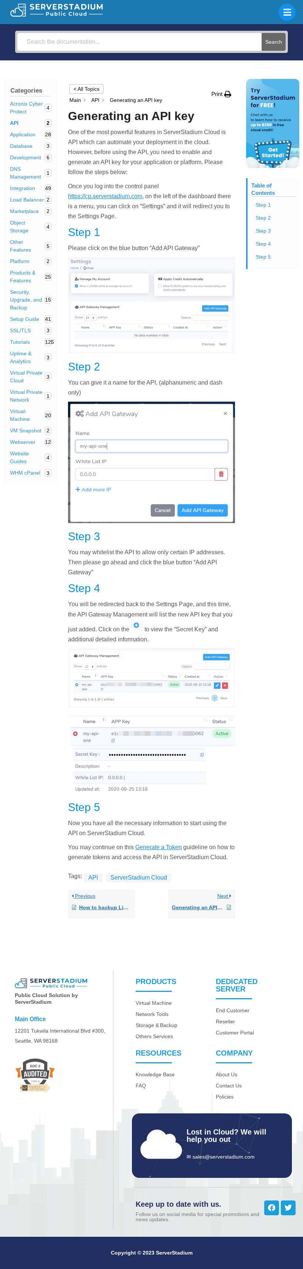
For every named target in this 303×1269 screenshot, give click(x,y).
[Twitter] (288, 1207)
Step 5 (263, 257)
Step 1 (263, 205)
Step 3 (263, 231)
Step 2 (263, 218)
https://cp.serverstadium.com (105, 196)
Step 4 (263, 244)
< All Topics (86, 89)
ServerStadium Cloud (138, 877)
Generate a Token (158, 847)
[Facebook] (271, 1207)
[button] (221, 94)
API (93, 877)
